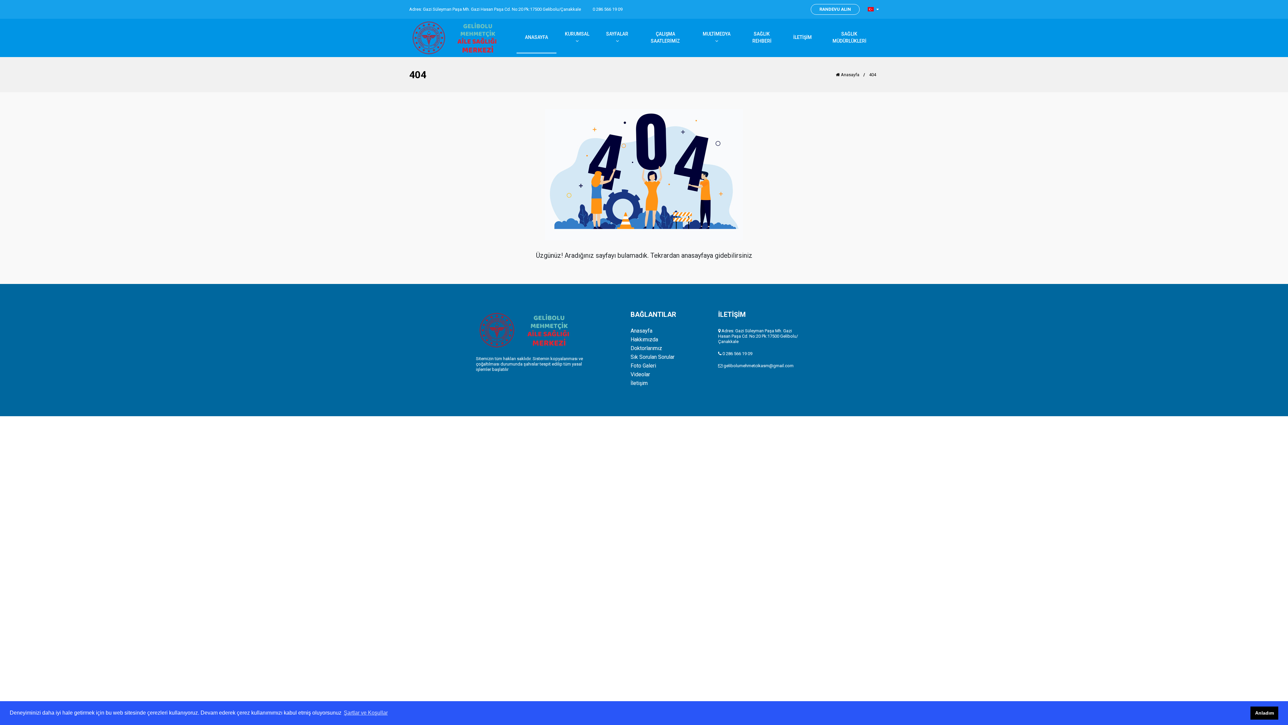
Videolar (640, 374)
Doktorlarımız (646, 348)
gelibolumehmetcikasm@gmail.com (758, 365)
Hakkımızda (644, 339)
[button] (873, 9)
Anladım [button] (1264, 713)
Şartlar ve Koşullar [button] (366, 713)
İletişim (639, 383)
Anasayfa (849, 74)
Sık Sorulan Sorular (653, 357)
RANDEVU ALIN (835, 9)
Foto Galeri (643, 366)
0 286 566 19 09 (608, 9)
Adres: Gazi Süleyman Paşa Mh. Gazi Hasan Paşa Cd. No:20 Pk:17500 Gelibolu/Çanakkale (495, 9)
